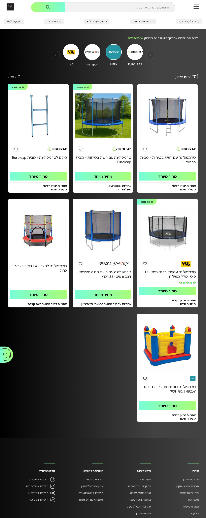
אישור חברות (144, 479)
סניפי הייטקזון (143, 513)
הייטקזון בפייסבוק (38, 479)
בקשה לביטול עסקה (140, 499)
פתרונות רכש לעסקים (139, 506)
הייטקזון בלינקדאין (38, 493)
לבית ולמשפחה (188, 38)
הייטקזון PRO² (14, 21)
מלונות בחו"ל (54, 21)
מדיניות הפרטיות (189, 493)
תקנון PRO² (193, 499)
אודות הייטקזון (191, 479)
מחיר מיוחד (167, 176)
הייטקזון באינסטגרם (37, 486)
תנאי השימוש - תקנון (187, 486)
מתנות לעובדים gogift (90, 499)
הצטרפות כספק (94, 479)
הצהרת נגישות (191, 506)
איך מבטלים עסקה (140, 493)
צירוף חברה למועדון (92, 486)
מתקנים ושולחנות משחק (160, 38)
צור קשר (194, 513)
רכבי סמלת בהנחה (142, 21)
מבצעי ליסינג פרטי (189, 21)
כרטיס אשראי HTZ (97, 21)
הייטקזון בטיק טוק (38, 499)
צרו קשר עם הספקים (139, 486)
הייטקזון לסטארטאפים (90, 493)
